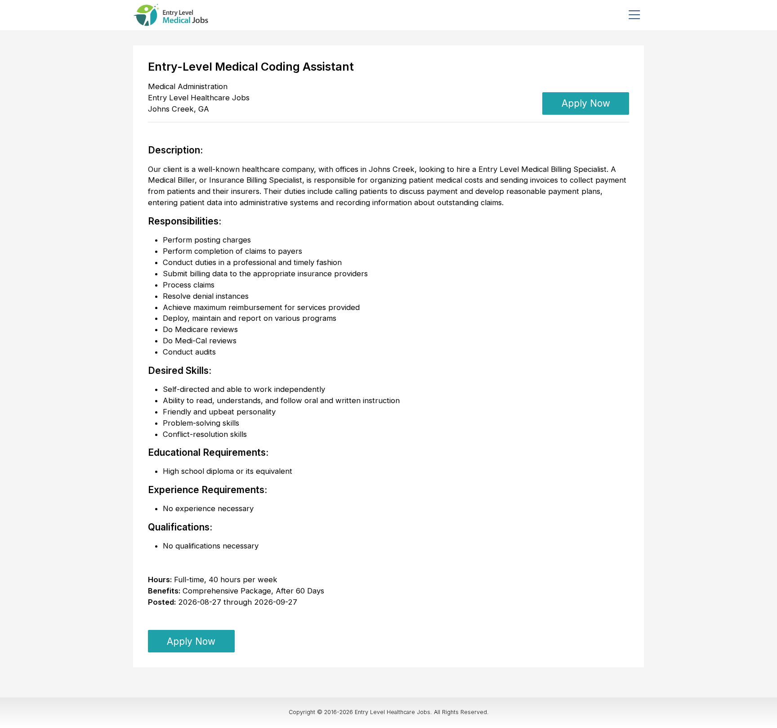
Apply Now (586, 103)
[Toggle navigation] (634, 15)
